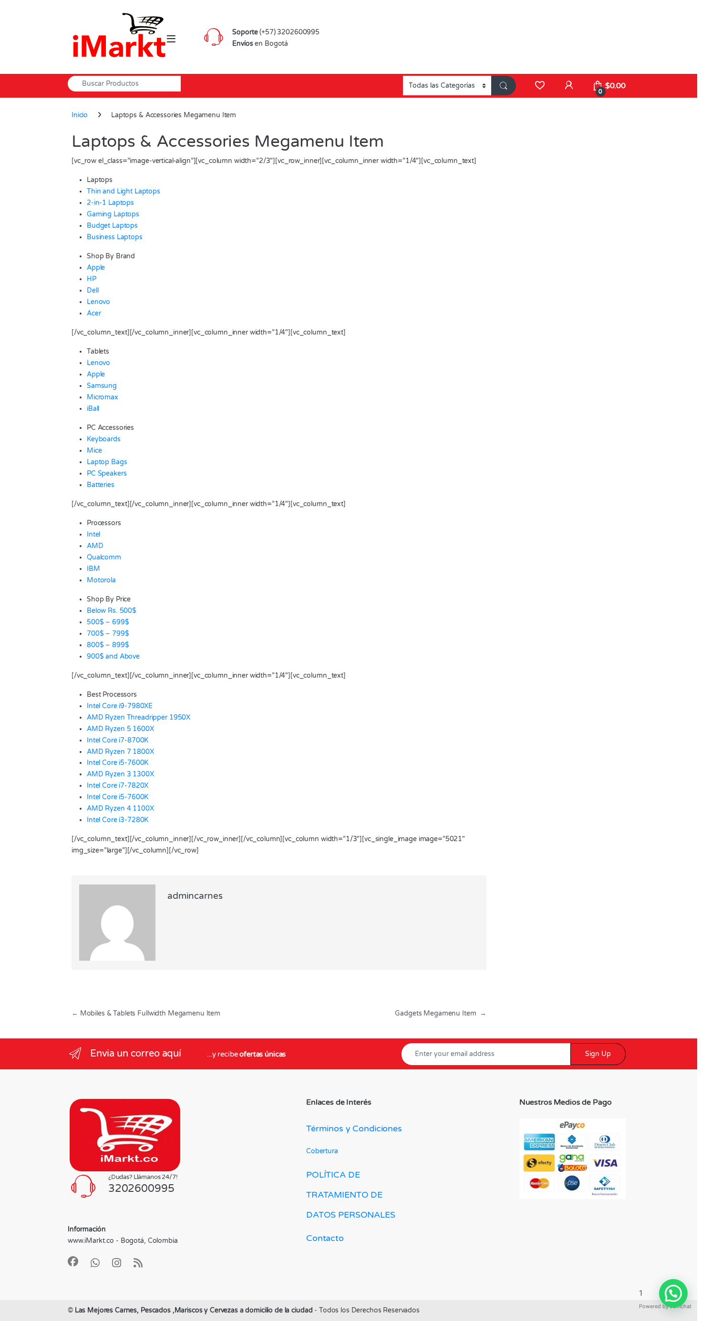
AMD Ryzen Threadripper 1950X (138, 717)
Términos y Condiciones (354, 1128)
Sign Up (598, 1054)
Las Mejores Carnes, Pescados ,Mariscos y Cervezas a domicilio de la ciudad (195, 1310)
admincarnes (194, 896)
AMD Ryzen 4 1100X (120, 808)
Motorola (101, 580)
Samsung (102, 386)
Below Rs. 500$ (111, 611)
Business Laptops (115, 237)
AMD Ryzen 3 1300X (120, 774)
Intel (93, 534)
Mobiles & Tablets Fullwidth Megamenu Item (146, 1013)
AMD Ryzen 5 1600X (120, 729)
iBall (93, 409)
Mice (94, 451)
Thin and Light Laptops (123, 191)
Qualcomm (104, 557)
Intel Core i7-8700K (117, 740)
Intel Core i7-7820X (117, 786)
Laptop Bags (107, 462)
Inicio (80, 115)
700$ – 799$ (108, 634)
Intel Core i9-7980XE (120, 706)
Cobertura (322, 1151)
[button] (673, 1293)
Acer (94, 313)
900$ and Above (113, 656)
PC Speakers (106, 473)
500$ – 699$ (108, 622)
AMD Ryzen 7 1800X (120, 752)
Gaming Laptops (113, 214)
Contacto (325, 1238)
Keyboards (104, 439)
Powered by (665, 1306)
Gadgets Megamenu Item (440, 1013)
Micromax (102, 397)
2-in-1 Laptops (110, 203)
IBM (93, 569)
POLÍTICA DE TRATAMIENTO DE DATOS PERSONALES (350, 1194)
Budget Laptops (112, 226)
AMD (95, 546)
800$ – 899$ (108, 645)
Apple (96, 268)
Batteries (100, 485)
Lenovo (98, 302)
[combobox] (124, 83)
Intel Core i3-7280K (117, 820)
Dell (92, 290)
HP (91, 279)
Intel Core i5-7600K (117, 763)
